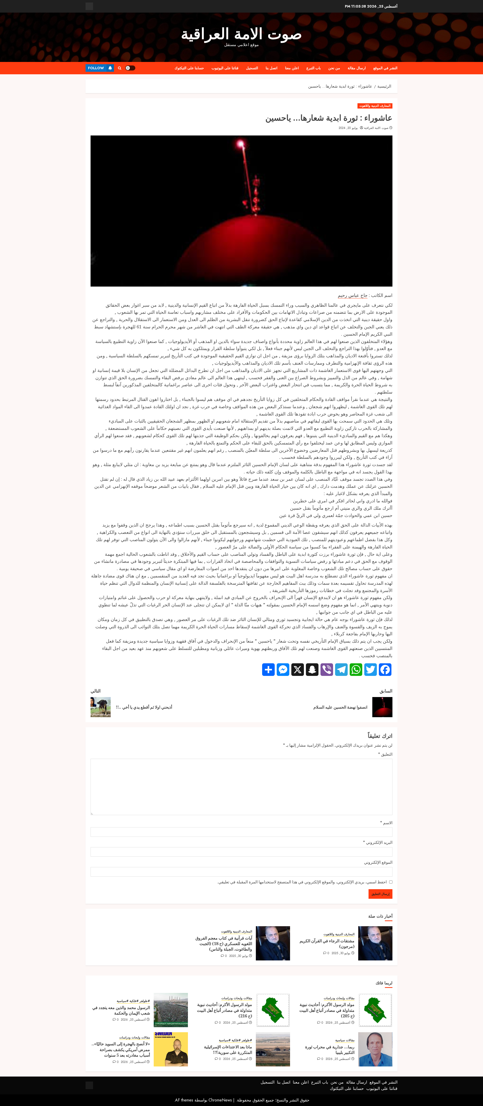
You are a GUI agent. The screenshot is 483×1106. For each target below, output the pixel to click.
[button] (119, 68)
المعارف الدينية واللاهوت (374, 105)
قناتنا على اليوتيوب (225, 68)
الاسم (386, 822)
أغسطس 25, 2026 (338, 1023)
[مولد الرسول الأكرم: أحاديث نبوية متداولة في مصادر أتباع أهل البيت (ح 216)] (273, 1010)
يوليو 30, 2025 (341, 953)
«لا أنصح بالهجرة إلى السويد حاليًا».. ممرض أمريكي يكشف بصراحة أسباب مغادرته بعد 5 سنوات (121, 1049)
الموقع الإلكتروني (378, 862)
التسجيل (252, 68)
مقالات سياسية (344, 1040)
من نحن (334, 68)
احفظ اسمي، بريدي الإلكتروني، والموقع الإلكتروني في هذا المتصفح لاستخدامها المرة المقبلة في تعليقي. (302, 882)
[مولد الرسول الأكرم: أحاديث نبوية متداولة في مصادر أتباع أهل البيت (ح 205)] (375, 1010)
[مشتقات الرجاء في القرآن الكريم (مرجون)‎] (375, 943)
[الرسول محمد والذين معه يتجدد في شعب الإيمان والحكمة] (171, 1010)
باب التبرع (313, 68)
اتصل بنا (271, 68)
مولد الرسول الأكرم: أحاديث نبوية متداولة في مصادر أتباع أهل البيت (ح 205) (326, 1010)
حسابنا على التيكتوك (189, 68)
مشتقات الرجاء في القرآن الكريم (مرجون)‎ (327, 943)
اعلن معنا (292, 68)
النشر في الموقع (385, 68)
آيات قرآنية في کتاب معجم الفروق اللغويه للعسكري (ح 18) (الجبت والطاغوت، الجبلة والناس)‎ (223, 943)
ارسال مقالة (357, 68)
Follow (96, 68)
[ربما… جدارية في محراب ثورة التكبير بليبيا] (375, 1049)
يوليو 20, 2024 (348, 128)
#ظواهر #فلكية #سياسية (133, 1001)
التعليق (385, 754)
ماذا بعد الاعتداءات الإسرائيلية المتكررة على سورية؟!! (228, 1049)
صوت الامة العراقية (241, 34)
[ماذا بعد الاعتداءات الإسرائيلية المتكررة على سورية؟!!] (273, 1049)
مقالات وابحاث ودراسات (339, 998)
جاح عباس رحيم (353, 295)
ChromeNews (220, 1100)
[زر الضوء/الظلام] (130, 68)
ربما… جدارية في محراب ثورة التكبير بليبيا (329, 1049)
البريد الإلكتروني (377, 842)
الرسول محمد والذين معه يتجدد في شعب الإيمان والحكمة (121, 1010)
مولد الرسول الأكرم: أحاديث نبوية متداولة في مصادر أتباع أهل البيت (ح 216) (224, 1010)
